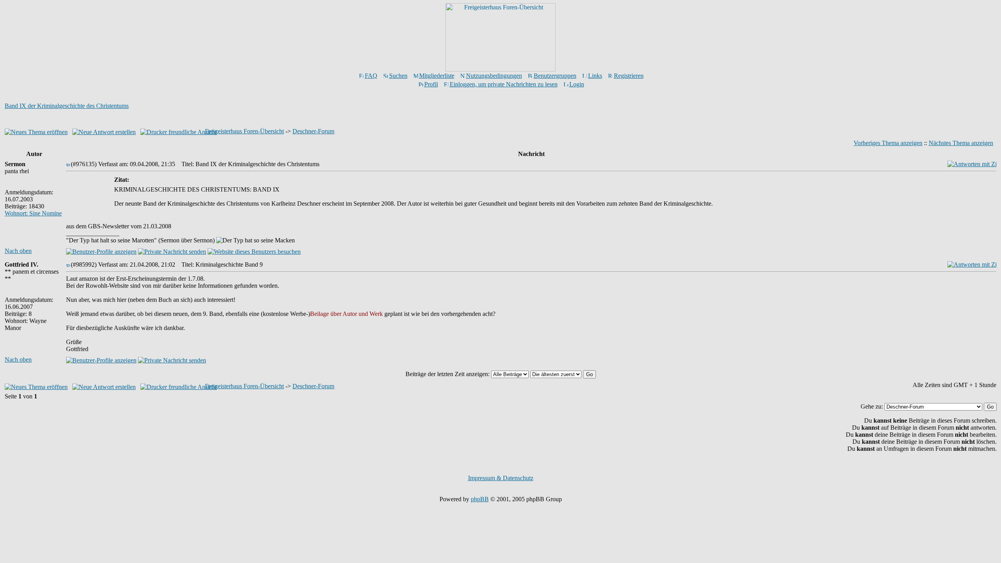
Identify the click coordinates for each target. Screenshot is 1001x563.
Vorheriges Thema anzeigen (888, 143)
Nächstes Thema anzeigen (961, 143)
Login (576, 84)
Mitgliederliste (436, 75)
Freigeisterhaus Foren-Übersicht (244, 131)
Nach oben (18, 250)
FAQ (371, 75)
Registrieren (629, 75)
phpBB (480, 499)
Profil (431, 84)
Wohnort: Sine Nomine (33, 213)
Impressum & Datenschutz (500, 478)
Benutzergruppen (555, 75)
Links (595, 75)
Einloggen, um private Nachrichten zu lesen (504, 84)
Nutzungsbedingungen (494, 75)
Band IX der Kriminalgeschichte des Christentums (67, 105)
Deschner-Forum (313, 131)
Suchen (398, 75)
